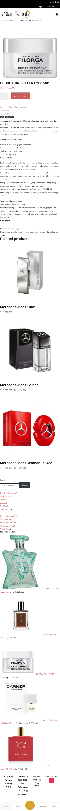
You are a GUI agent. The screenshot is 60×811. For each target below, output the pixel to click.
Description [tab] (4, 110)
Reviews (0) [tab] (4, 114)
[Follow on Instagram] (51, 780)
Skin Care (22, 107)
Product (17, 806)
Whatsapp (42, 806)
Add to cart (20, 96)
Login (40, 7)
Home (2, 20)
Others (10, 20)
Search (2, 480)
